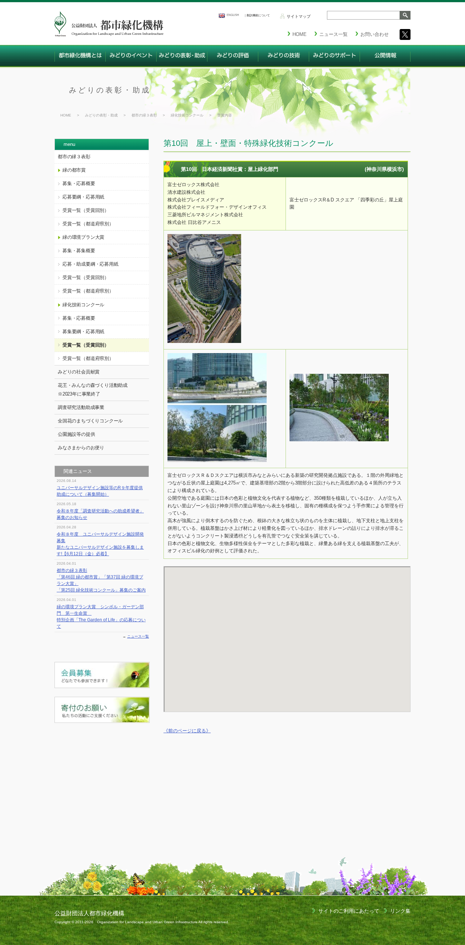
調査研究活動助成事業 (81, 407)
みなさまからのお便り (81, 447)
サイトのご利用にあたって (348, 911)
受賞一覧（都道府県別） (88, 223)
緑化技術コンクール (187, 115)
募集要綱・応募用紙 (83, 331)
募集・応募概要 (78, 183)
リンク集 (400, 911)
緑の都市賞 (74, 170)
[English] (221, 16)
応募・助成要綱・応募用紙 (90, 264)
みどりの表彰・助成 (110, 90)
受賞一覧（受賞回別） (85, 210)
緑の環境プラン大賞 (83, 237)
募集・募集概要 (78, 250)
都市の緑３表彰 (144, 115)
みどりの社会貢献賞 (79, 372)
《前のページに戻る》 (187, 730)
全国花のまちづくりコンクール (90, 421)
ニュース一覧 (138, 636)
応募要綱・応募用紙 (83, 197)
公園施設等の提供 (76, 434)
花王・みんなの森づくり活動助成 (93, 389)
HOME (65, 115)
